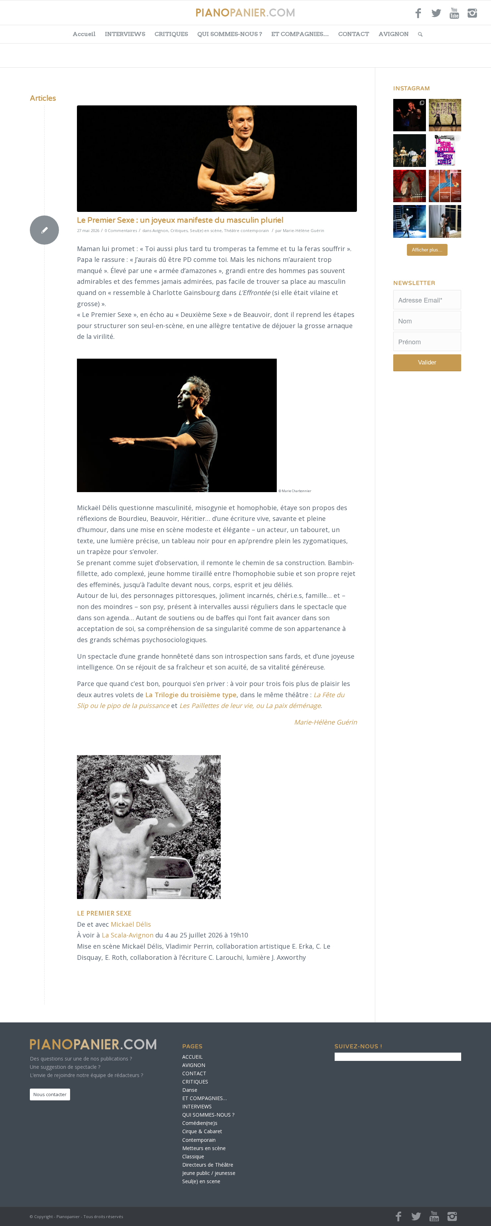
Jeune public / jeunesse (208, 1173)
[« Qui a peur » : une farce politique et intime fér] (409, 150)
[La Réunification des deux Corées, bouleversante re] (445, 150)
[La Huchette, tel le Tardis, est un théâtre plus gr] (409, 115)
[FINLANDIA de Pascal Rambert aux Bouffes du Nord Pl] (445, 221)
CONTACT (353, 34)
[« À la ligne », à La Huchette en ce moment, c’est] (445, 186)
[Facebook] (418, 16)
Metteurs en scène (204, 1148)
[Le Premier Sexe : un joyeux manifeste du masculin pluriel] (217, 158)
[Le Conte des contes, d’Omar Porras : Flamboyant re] (409, 186)
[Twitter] (436, 16)
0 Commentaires (121, 230)
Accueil (84, 34)
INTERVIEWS (125, 34)
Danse (189, 1089)
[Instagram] (472, 16)
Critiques (179, 230)
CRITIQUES (171, 34)
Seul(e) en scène (206, 230)
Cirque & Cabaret (202, 1131)
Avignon (160, 230)
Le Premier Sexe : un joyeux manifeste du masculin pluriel (180, 220)
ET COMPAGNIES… (300, 34)
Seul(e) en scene (201, 1181)
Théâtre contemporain (246, 230)
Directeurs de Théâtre (207, 1164)
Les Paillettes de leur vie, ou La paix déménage (250, 705)
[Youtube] (454, 16)
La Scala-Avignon (127, 935)
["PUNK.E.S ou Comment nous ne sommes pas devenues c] (409, 221)
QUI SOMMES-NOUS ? (229, 34)
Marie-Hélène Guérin (303, 230)
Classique (193, 1156)
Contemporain (199, 1139)
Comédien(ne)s (199, 1123)
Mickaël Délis (131, 924)
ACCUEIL (192, 1056)
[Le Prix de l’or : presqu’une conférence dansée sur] (445, 115)
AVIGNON (393, 34)
